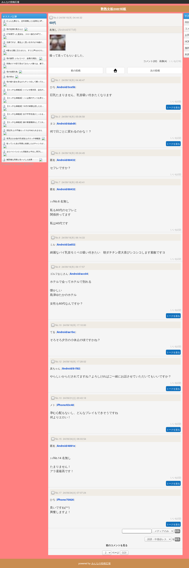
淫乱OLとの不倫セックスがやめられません (24, 130)
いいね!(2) (175, 101)
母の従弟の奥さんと (14, 29)
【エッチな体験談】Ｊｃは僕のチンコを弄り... (25, 98)
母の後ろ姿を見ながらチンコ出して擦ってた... (25, 81)
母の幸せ (10, 76)
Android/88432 (66, 160)
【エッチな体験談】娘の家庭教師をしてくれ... (25, 122)
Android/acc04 (79, 273)
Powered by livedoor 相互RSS (17, 164)
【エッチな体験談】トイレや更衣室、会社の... (25, 89)
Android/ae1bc (66, 332)
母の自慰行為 (12, 71)
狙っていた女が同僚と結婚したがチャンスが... (25, 143)
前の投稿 (75, 70)
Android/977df (67, 29)
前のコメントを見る (117, 545)
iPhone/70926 (65, 499)
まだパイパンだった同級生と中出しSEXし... (24, 151)
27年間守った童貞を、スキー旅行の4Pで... (24, 34)
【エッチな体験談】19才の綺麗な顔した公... (25, 106)
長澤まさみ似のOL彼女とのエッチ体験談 (23, 138)
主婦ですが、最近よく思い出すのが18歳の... (25, 42)
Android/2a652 (66, 244)
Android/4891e (66, 446)
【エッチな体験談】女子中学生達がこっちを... (25, 114)
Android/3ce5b (66, 87)
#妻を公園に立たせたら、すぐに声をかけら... (25, 50)
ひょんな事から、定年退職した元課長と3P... (25, 21)
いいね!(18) (174, 61)
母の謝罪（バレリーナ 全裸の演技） (22, 58)
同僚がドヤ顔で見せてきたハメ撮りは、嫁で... (25, 63)
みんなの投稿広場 (10, 2)
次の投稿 (155, 70)
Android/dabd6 (66, 123)
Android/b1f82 (71, 368)
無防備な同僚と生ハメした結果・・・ (22, 159)
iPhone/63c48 (65, 405)
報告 (177, 539)
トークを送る (173, 107)
